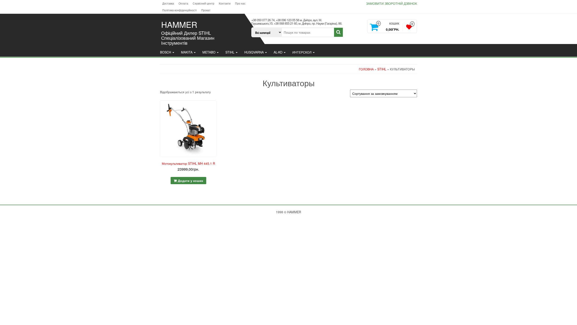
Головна (366, 69)
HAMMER (179, 24)
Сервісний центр (203, 3)
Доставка (168, 3)
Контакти (225, 3)
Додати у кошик (190, 180)
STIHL (230, 52)
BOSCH (166, 52)
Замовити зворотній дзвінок (391, 3)
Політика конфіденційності (179, 10)
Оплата (183, 3)
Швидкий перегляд (214, 107)
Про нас (240, 3)
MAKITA (187, 52)
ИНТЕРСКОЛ (302, 52)
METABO (209, 52)
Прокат (206, 10)
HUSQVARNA (254, 52)
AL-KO (278, 52)
